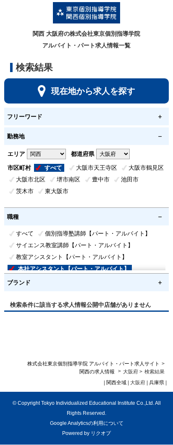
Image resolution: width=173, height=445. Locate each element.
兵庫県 (156, 382)
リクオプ (101, 433)
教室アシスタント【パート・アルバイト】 (72, 257)
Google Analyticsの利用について (86, 423)
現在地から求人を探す (93, 91)
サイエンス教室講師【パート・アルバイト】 (75, 245)
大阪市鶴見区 (146, 167)
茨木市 (25, 191)
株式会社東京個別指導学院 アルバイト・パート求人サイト (93, 364)
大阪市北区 (30, 179)
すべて (53, 167)
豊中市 (101, 179)
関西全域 (116, 382)
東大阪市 (56, 191)
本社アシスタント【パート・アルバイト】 (74, 268)
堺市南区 (68, 179)
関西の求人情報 (97, 372)
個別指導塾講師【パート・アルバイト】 (98, 233)
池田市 (130, 179)
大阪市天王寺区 (96, 167)
